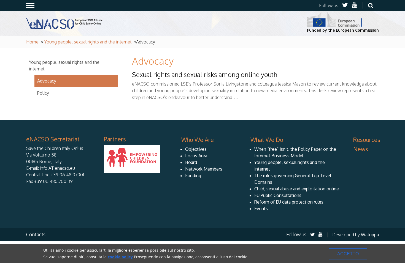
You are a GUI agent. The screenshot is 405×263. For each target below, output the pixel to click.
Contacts (35, 234)
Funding (193, 175)
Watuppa (370, 234)
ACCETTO (348, 253)
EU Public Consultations (277, 195)
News (360, 149)
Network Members (203, 169)
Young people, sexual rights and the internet (88, 42)
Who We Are (197, 139)
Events (261, 208)
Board (191, 162)
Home (32, 42)
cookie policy (120, 256)
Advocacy (46, 81)
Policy (43, 93)
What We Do (266, 139)
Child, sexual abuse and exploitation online (296, 188)
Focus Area (196, 155)
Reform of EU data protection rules (288, 202)
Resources (366, 139)
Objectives (196, 149)
